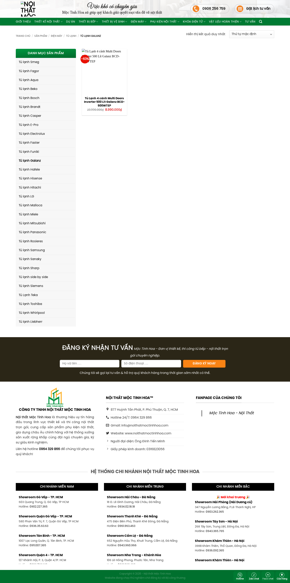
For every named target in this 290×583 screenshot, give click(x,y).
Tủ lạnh (71, 36)
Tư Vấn (250, 21)
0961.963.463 (126, 526)
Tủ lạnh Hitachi (30, 187)
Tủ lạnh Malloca (30, 205)
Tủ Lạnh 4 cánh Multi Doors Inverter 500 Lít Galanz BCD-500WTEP (104, 102)
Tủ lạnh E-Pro (28, 125)
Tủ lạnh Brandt (29, 107)
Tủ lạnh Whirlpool (32, 313)
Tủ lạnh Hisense (30, 178)
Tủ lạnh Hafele (29, 169)
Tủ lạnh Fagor (29, 71)
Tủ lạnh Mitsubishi (32, 223)
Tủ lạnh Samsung (32, 250)
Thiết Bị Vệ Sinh (113, 21)
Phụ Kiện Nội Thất (163, 21)
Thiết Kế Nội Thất (47, 21)
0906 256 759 (213, 8)
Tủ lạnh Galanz (30, 160)
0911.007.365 (38, 545)
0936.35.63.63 (39, 526)
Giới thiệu (23, 21)
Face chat (268, 579)
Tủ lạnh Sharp (29, 268)
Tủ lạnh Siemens (31, 286)
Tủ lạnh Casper (30, 116)
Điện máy (137, 21)
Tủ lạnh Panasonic (32, 232)
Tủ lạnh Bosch (29, 98)
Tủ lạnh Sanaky (30, 259)
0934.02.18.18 (126, 506)
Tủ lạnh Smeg (29, 62)
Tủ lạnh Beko (28, 89)
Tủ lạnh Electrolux (32, 134)
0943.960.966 (127, 545)
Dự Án (70, 21)
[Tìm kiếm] (260, 21)
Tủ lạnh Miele (28, 214)
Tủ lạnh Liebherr (30, 322)
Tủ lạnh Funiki (29, 152)
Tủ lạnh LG (26, 196)
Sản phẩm (40, 36)
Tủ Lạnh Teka (28, 295)
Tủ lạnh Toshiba (30, 304)
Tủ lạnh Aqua (28, 80)
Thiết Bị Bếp (87, 21)
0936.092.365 (215, 550)
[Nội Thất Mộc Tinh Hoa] (26, 9)
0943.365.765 (215, 531)
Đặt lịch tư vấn (258, 8)
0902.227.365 (39, 506)
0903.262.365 (215, 511)
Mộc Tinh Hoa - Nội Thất (231, 413)
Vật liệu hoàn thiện (224, 21)
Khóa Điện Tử (193, 21)
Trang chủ (23, 36)
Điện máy (56, 36)
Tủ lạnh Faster (29, 142)
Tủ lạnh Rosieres (31, 241)
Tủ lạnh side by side (33, 277)
